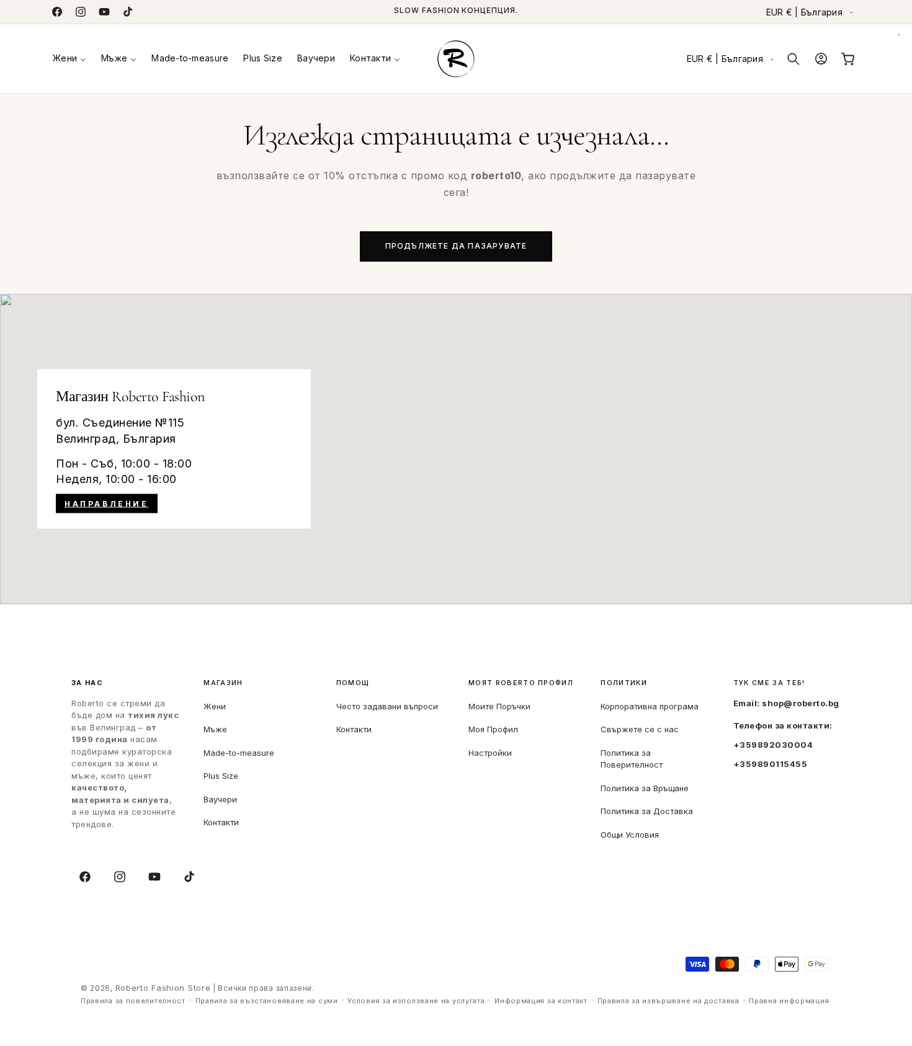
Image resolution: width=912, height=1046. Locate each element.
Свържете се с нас (640, 729)
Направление (107, 503)
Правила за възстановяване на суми (266, 1001)
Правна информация (789, 1001)
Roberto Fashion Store (163, 988)
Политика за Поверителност (632, 758)
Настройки (490, 752)
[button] (69, 58)
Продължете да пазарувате (456, 245)
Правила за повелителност (133, 1001)
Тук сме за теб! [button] (769, 683)
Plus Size (220, 775)
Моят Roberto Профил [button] (520, 683)
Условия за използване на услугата (416, 1001)
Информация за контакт (541, 1001)
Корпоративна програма (650, 706)
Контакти (221, 822)
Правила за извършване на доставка (668, 1001)
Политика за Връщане (645, 787)
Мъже (215, 729)
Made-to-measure (238, 752)
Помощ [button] (353, 683)
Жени (214, 706)
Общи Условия (630, 834)
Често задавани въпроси (387, 706)
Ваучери (220, 799)
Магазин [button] (223, 683)
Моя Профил (493, 729)
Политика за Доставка (647, 810)
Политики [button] (624, 683)
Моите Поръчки (499, 706)
